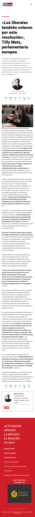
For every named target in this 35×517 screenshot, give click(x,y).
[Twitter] (8, 408)
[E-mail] (5, 408)
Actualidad (5, 16)
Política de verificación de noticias (15, 466)
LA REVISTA (11, 434)
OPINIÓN (10, 430)
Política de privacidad (11, 462)
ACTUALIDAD (12, 426)
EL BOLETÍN (12, 438)
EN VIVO (9, 442)
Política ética (8, 471)
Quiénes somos (9, 448)
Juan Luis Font (19, 91)
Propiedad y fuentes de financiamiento (16, 475)
